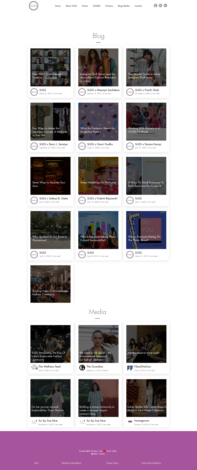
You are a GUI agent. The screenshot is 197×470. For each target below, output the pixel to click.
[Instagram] (160, 5)
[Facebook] (155, 5)
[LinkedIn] (165, 5)
